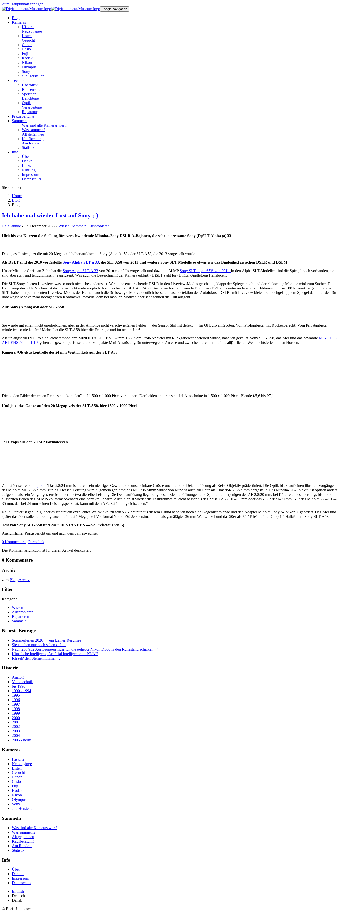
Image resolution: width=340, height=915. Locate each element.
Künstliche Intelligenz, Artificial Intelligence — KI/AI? (55, 654)
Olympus (19, 799)
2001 (16, 722)
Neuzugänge (22, 764)
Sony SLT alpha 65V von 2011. (205, 271)
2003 (16, 731)
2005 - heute (22, 740)
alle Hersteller (23, 808)
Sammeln (79, 226)
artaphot (38, 485)
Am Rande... (22, 846)
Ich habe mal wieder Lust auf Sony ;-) (50, 215)
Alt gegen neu (23, 837)
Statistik (18, 850)
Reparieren (20, 616)
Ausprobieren (99, 226)
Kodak (17, 790)
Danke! (18, 874)
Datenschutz (21, 883)
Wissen (64, 226)
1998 (16, 709)
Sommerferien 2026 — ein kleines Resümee (46, 640)
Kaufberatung (23, 841)
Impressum (20, 878)
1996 (16, 700)
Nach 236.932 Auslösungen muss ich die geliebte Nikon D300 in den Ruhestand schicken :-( (85, 649)
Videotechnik (22, 682)
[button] (19, 22)
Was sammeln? (23, 832)
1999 (16, 713)
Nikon (17, 795)
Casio (16, 781)
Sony (16, 804)
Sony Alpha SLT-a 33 (81, 262)
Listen (17, 768)
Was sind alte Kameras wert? (34, 828)
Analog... (19, 677)
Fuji (15, 786)
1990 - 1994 (21, 691)
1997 (16, 704)
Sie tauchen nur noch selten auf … (39, 645)
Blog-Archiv (20, 580)
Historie (18, 759)
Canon (17, 777)
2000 (16, 718)
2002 (16, 726)
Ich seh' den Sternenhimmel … (36, 658)
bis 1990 (18, 686)
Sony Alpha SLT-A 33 (80, 271)
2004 (16, 735)
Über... (17, 869)
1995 (16, 695)
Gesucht (18, 773)
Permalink (36, 542)
